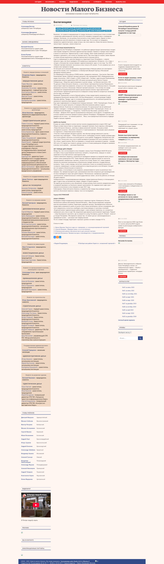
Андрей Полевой (28, 325)
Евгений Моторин (95, 28)
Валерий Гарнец (68, 28)
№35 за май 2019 (127, 310)
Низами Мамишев (28, 232)
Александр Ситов (28, 272)
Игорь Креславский (29, 300)
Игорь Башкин (27, 359)
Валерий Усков (27, 321)
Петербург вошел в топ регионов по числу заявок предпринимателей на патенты (130, 197)
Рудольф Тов (26, 156)
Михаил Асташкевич (28, 428)
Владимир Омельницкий (26, 461)
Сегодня (38, 2)
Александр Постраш (29, 313)
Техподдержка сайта (67, 561)
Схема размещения (96, 30)
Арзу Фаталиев (27, 336)
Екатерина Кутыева (29, 100)
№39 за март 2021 (128, 297)
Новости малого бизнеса (82, 9)
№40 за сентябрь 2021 (129, 294)
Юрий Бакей (26, 142)
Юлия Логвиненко (27, 435)
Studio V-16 (77, 561)
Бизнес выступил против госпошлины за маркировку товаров (129, 137)
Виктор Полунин (26, 424)
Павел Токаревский (29, 138)
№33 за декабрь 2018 (129, 316)
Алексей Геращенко (29, 350)
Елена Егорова (27, 192)
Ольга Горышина (28, 285)
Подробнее (122, 74)
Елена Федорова (27, 479)
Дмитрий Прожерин (29, 290)
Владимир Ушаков (81, 28)
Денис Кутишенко (28, 167)
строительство (83, 30)
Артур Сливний (27, 317)
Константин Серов (62, 30)
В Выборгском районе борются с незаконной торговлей (96, 243)
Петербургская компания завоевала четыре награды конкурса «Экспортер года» (128, 159)
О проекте (97, 2)
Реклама (108, 2)
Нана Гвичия (26, 387)
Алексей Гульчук (26, 457)
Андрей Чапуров (26, 472)
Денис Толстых (27, 179)
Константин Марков (29, 92)
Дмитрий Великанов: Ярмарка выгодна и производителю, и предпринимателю (79, 233)
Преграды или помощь (80, 25)
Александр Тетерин (29, 128)
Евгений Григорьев (29, 203)
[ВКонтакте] (55, 237)
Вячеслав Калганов (29, 224)
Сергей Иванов (26, 432)
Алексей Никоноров (28, 468)
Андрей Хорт (25, 439)
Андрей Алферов (28, 329)
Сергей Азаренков (28, 401)
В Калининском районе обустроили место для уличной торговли (75, 231)
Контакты (86, 2)
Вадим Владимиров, (61, 243)
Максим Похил (27, 96)
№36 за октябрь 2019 (129, 307)
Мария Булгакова (28, 363)
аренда (58, 28)
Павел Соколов (27, 124)
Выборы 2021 (121, 2)
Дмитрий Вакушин (27, 417)
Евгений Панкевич (28, 378)
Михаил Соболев (27, 421)
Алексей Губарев (28, 256)
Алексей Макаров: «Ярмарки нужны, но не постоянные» (72, 229)
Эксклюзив (49, 2)
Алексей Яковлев (28, 281)
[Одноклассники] (57, 237)
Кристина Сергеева (29, 260)
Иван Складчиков (28, 247)
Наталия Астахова (125, 241)
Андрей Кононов (26, 446)
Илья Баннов (26, 391)
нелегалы (73, 30)
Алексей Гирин (27, 309)
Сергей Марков (27, 212)
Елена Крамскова (28, 132)
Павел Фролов (27, 84)
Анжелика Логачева (29, 88)
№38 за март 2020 (128, 300)
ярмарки (108, 30)
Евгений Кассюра (28, 236)
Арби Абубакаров (28, 216)
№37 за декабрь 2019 (129, 303)
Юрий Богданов (27, 395)
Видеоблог (74, 2)
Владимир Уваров (28, 75)
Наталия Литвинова (29, 188)
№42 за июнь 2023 (128, 287)
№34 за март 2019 (128, 313)
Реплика (62, 2)
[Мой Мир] (60, 237)
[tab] (36, 81)
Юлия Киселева (27, 113)
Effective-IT (86, 561)
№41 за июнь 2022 (128, 290)
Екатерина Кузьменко (30, 367)
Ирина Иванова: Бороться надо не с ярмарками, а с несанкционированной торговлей (82, 227)
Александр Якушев (27, 465)
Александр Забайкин (28, 450)
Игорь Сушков (26, 442)
